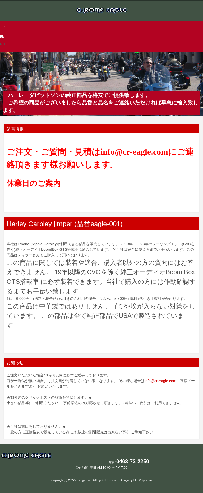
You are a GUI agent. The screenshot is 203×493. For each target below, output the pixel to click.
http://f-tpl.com (142, 480)
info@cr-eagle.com (160, 381)
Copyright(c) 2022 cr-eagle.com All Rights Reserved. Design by (92, 480)
